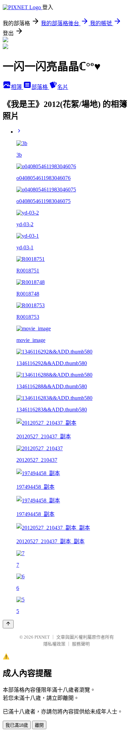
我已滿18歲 (16, 725)
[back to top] (8, 624)
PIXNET (42, 637)
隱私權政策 (54, 643)
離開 (39, 725)
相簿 (17, 87)
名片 (62, 87)
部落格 (40, 87)
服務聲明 (81, 643)
